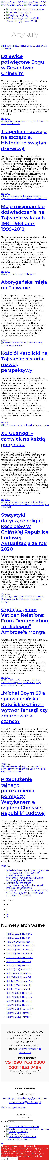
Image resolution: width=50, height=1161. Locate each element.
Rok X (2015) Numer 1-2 (18, 977)
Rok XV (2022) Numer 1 (18, 938)
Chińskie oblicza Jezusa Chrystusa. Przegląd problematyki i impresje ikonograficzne (25, 885)
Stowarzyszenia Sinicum (30, 1050)
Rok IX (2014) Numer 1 (18, 989)
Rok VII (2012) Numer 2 (18, 1013)
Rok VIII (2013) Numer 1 (18, 1005)
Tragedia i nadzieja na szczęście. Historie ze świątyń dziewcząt (24, 140)
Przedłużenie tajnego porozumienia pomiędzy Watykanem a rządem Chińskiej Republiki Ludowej (23, 796)
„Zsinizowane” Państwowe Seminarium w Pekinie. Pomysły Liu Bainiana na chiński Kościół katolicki (27, 893)
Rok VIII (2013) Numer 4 (19, 993)
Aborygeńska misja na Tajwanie (24, 285)
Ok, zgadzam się (9, 1158)
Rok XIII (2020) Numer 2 (19, 949)
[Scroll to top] (2, 1143)
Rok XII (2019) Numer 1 (18, 965)
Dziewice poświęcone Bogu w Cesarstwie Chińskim (22, 64)
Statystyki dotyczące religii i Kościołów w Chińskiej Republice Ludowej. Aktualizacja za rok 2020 (25, 532)
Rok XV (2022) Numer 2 (19, 934)
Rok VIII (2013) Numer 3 (19, 997)
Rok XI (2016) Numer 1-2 (19, 969)
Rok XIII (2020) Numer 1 (19, 953)
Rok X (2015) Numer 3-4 (19, 973)
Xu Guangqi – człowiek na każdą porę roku (23, 438)
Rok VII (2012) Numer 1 (18, 1017)
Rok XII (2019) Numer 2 (18, 961)
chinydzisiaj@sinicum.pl (25, 1102)
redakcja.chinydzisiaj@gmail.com (25, 1098)
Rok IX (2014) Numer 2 (18, 985)
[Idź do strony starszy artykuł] (7, 914)
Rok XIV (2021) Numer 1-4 (19, 942)
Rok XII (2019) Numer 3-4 (19, 957)
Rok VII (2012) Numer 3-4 (19, 1009)
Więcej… (5, 118)
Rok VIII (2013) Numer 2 (19, 1001)
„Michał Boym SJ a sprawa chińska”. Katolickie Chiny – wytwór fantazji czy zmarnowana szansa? (24, 707)
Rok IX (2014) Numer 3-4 (19, 981)
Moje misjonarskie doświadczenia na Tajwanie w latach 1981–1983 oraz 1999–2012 (23, 218)
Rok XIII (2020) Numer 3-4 (20, 945)
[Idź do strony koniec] (7, 917)
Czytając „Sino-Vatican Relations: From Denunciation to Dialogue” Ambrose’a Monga (24, 621)
